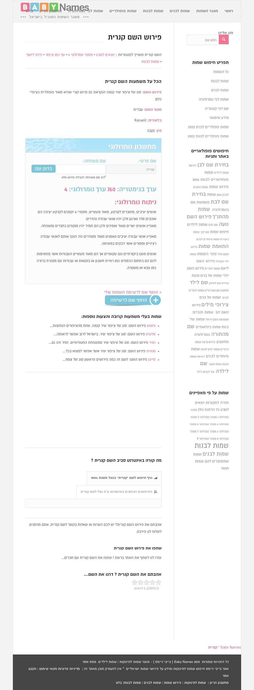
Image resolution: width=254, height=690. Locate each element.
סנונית (151, 351)
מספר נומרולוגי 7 (206, 431)
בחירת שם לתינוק (219, 283)
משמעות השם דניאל (217, 319)
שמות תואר (215, 364)
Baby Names (231, 647)
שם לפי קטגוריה (217, 108)
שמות (211, 194)
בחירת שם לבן (213, 165)
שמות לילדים (197, 224)
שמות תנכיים (203, 312)
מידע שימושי (219, 117)
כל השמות (221, 72)
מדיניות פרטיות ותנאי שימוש (59, 668)
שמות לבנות (150, 61)
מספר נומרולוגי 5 (206, 424)
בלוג (119, 682)
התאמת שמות (213, 246)
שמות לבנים (220, 90)
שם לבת (213, 225)
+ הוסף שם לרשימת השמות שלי (132, 292)
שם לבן (205, 232)
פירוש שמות (219, 187)
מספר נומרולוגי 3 (207, 417)
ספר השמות (207, 254)
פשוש (151, 325)
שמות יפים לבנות (210, 349)
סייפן (152, 359)
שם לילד (199, 282)
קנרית (111, 82)
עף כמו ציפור (55, 54)
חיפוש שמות (219, 231)
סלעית (151, 334)
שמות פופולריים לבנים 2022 (208, 127)
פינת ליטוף (34, 54)
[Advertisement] (93, 410)
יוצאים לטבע (105, 54)
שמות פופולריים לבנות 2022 (208, 136)
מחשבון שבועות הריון (217, 290)
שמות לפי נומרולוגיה (214, 99)
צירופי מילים (215, 305)
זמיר (152, 342)
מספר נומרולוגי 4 (80, 54)
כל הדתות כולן (209, 409)
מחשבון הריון (219, 682)
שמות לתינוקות (195, 682)
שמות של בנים (210, 297)
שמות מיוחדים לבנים (207, 239)
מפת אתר (89, 661)
